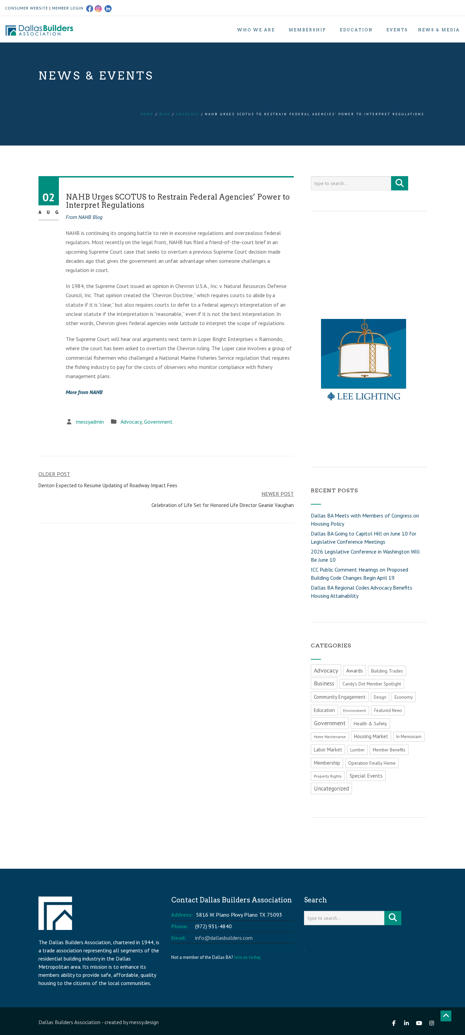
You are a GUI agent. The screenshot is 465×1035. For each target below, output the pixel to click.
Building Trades (387, 671)
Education (356, 30)
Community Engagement (340, 697)
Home (147, 114)
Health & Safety (370, 723)
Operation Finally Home (372, 763)
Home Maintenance (330, 736)
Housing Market (371, 736)
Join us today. (247, 957)
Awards (354, 670)
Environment (354, 710)
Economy (404, 697)
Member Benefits (389, 750)
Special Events (366, 775)
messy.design (144, 1022)
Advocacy (187, 114)
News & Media (439, 30)
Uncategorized (331, 788)
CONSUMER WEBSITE (26, 8)
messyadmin (90, 421)
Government (158, 421)
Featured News (388, 710)
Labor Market (328, 749)
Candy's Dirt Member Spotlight (371, 684)
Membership (307, 30)
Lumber (357, 750)
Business (324, 683)
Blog (165, 114)
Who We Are (256, 30)
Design (380, 697)
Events (397, 30)
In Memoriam (408, 737)
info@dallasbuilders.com (224, 937)
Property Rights (327, 776)
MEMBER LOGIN (67, 8)
